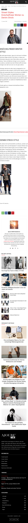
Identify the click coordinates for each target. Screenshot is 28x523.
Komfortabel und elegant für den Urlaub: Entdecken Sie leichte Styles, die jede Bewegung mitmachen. (14, 381)
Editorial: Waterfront (14, 315)
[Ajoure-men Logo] (14, 2)
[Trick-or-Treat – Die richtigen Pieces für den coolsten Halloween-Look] (5, 310)
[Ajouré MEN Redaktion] (14, 225)
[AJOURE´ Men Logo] (14, 436)
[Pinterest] (25, 25)
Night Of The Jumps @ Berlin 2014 (10, 483)
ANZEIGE (3, 291)
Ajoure (2, 6)
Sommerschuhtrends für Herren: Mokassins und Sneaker (14, 360)
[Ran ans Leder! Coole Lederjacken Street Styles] (5, 296)
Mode (9, 6)
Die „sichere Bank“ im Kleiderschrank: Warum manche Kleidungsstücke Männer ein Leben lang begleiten (14, 403)
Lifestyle (3, 482)
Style (6, 6)
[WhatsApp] (15, 25)
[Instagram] (12, 248)
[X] (21, 25)
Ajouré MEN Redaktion (14, 231)
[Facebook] (18, 25)
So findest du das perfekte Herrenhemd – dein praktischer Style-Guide (14, 424)
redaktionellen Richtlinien (9, 241)
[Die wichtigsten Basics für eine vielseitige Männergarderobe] (14, 332)
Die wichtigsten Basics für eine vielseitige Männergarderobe (14, 341)
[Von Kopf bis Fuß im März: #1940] (14, 263)
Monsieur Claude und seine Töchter (11, 488)
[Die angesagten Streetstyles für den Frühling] (5, 303)
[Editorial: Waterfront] (5, 317)
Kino (2, 486)
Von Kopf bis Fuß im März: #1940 (12, 271)
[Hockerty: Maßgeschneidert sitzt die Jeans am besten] (14, 280)
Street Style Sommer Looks (21, 132)
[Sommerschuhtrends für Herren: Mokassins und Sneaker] (14, 352)
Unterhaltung (4, 476)
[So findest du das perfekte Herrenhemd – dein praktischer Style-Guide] (14, 415)
